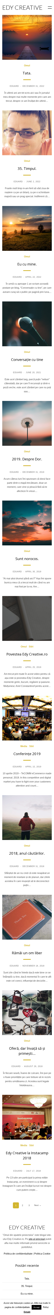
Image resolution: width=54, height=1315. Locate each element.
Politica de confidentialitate (18, 1253)
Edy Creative (27, 1227)
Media (23, 746)
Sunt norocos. (27, 558)
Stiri (31, 646)
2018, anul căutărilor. (27, 853)
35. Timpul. (27, 168)
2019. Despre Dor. (27, 459)
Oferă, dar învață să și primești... (27, 1051)
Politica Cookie (42, 1253)
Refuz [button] (46, 1307)
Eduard (14, 86)
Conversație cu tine (27, 359)
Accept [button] (36, 1307)
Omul (27, 65)
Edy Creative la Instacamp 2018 (27, 1155)
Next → (37, 1205)
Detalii (27, 1312)
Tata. (27, 73)
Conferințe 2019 (27, 753)
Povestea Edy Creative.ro (27, 654)
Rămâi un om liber (27, 952)
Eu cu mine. (27, 264)
